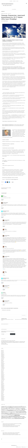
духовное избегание (17, 413)
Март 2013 (2, 395)
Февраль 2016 (2, 363)
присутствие (22, 416)
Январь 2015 (2, 375)
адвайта (11, 412)
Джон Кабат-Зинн (9, 408)
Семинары (3, 11)
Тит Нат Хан (10, 411)
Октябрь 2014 (2, 378)
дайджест (6, 413)
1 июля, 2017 (6, 236)
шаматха (13, 418)
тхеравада (9, 418)
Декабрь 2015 (2, 365)
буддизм (20, 412)
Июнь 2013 (2, 392)
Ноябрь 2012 (2, 399)
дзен (11, 413)
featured (17, 406)
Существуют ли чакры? (3, 343)
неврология (12, 415)
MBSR (21, 406)
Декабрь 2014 (2, 376)
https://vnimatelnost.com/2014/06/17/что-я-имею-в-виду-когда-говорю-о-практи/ (13, 124)
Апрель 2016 (2, 361)
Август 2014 (2, 380)
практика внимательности (14, 416)
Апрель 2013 (2, 394)
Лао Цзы (20, 409)
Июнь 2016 (2, 359)
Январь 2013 (2, 397)
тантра (21, 417)
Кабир (15, 409)
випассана (24, 412)
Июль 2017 (2, 350)
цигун (11, 418)
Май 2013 (2, 393)
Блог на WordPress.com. (14, 445)
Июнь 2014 (2, 381)
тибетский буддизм (5, 418)
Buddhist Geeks (14, 406)
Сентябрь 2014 (2, 379)
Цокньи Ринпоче (17, 411)
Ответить (2, 208)
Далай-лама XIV (24, 407)
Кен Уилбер (18, 409)
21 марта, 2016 (6, 301)
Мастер (6, 188)
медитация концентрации (15, 414)
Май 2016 (2, 360)
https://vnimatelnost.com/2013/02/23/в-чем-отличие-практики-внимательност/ (12, 125)
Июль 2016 (2, 358)
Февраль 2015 (2, 374)
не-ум (10, 415)
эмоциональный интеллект (19, 418)
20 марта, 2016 (4, 293)
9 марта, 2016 (4, 211)
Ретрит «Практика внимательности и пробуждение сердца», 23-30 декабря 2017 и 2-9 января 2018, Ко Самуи (13, 341)
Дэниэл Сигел (6, 409)
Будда (10, 407)
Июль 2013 (2, 391)
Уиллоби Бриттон (13, 411)
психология (12, 417)
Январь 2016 (2, 364)
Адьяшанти (3, 407)
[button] (14, 31)
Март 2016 (2, 362)
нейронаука (17, 415)
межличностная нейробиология (5, 415)
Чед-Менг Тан (21, 411)
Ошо (3, 410)
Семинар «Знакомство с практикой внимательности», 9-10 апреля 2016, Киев (7, 319)
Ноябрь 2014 (2, 377)
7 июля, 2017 (6, 272)
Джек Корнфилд (3, 408)
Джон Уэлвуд (15, 408)
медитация (9, 414)
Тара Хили (7, 411)
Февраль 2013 (2, 396)
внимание (3, 413)
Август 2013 (2, 390)
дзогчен (14, 413)
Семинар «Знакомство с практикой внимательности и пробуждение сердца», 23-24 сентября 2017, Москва (12, 342)
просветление (8, 417)
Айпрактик (4, 423)
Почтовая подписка (4, 329)
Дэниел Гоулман (20, 408)
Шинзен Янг (5, 412)
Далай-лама (21, 407)
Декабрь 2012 (2, 398)
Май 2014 (2, 382)
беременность (14, 412)
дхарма (25, 413)
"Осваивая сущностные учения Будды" (6, 406)
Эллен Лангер (8, 412)
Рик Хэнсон (5, 410)
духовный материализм (22, 413)
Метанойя (4, 434)
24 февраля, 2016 (5, 13)
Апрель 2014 (2, 383)
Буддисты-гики (4, 433)
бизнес (17, 412)
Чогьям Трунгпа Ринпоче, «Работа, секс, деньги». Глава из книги (8, 340)
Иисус (8, 409)
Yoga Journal (24, 406)
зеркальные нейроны (3, 414)
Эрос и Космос (4, 426)
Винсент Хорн (13, 407)
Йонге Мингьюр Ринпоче (12, 409)
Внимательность (17, 407)
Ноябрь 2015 (2, 366)
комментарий (23, 315)
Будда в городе (4, 432)
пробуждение (3, 417)
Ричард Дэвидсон (10, 410)
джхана (9, 413)
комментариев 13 (9, 13)
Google (19, 406)
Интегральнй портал (5, 424)
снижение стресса (17, 417)
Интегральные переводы (5, 425)
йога (6, 414)
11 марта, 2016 (6, 286)
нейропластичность (4, 416)
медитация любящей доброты (22, 414)
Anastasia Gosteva (5, 202)
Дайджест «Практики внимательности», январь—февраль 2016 (21, 319)
